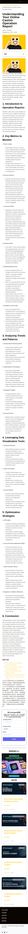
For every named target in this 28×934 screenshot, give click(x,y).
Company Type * (7, 726)
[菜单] (25, 1)
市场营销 (4, 912)
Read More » (7, 805)
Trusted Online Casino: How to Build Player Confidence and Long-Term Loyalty (15, 676)
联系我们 (4, 921)
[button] (23, 54)
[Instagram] (4, 932)
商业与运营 (5, 910)
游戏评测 (4, 915)
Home (4, 5)
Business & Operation (12, 5)
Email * (4, 732)
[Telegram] (6, 932)
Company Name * (7, 719)
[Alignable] (2, 932)
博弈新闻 (4, 918)
